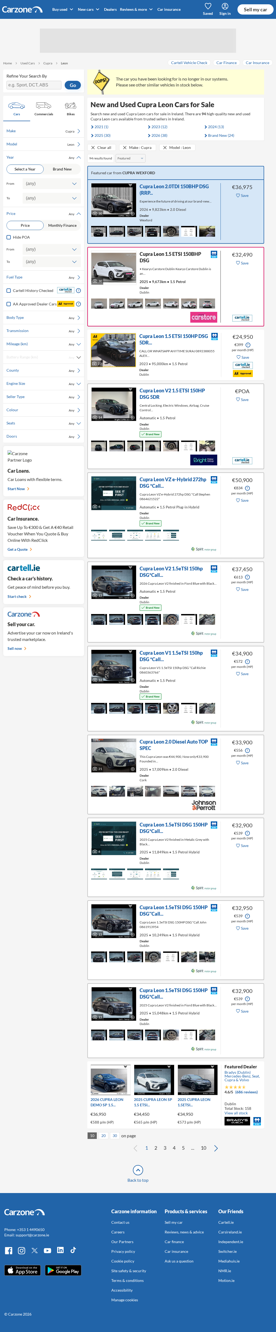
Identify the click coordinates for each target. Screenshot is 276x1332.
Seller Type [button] (40, 396)
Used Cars (27, 63)
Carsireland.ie (230, 1232)
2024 (216, 126)
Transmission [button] (40, 330)
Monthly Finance (62, 225)
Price (25, 225)
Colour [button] (40, 409)
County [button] (40, 370)
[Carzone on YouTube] (47, 1253)
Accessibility (122, 1290)
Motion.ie (226, 1280)
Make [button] (40, 130)
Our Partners (122, 1241)
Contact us (120, 1222)
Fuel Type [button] (40, 277)
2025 (103, 135)
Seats (40, 423)
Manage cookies (124, 1300)
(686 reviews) (246, 1092)
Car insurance (169, 9)
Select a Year (25, 169)
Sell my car (255, 9)
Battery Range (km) (40, 357)
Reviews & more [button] (134, 9)
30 (115, 1135)
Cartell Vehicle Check (189, 62)
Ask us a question (179, 1261)
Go (73, 85)
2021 (101, 126)
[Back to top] (138, 1170)
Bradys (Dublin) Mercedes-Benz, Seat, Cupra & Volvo (242, 1076)
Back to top (138, 1180)
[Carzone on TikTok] (73, 1253)
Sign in (225, 13)
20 (103, 1135)
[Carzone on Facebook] (8, 1253)
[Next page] (215, 1148)
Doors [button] (40, 436)
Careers (118, 1232)
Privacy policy (123, 1251)
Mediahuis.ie (229, 1261)
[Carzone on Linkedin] (60, 1253)
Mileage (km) (40, 343)
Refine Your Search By (26, 75)
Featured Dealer (241, 1066)
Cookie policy (122, 1261)
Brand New (62, 169)
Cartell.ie (226, 1222)
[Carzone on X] (34, 1253)
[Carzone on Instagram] (21, 1253)
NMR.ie (224, 1270)
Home (7, 63)
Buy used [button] (60, 9)
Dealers (110, 9)
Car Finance (226, 62)
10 (92, 1135)
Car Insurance (257, 62)
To (8, 198)
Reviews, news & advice (184, 1232)
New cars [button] (86, 9)
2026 (159, 135)
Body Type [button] (40, 317)
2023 (159, 126)
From (10, 184)
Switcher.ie (227, 1251)
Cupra (47, 63)
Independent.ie (230, 1241)
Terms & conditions (127, 1280)
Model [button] (40, 144)
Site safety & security (128, 1270)
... (192, 1148)
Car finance (174, 1241)
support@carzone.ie (32, 1235)
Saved (208, 13)
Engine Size (40, 383)
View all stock (236, 1113)
